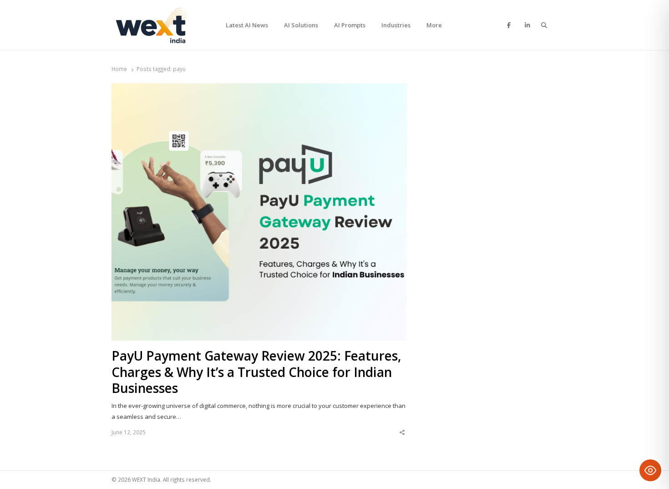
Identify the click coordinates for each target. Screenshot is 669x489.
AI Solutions (301, 25)
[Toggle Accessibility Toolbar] (650, 470)
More (434, 25)
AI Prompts (349, 25)
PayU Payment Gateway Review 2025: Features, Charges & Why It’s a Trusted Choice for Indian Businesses (256, 372)
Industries (396, 25)
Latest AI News (247, 25)
